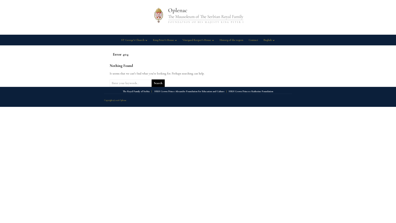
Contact (253, 40)
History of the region (231, 40)
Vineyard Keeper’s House (197, 40)
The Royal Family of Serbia (136, 91)
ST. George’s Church (132, 40)
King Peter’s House (163, 40)
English (267, 40)
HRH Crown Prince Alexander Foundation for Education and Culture (189, 91)
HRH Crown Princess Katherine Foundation (251, 91)
